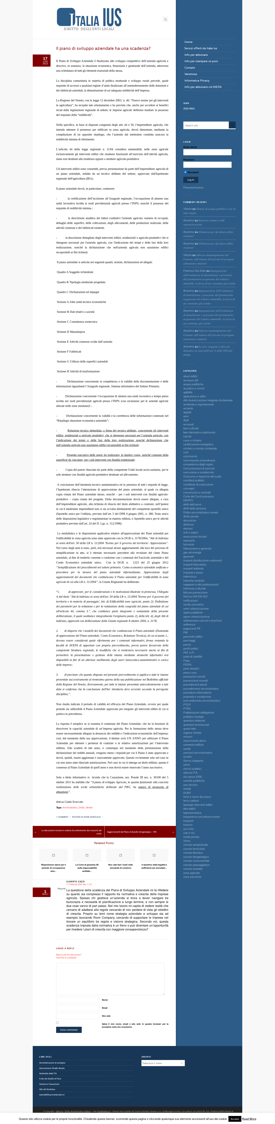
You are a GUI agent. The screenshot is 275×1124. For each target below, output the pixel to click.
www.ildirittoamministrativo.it (51, 1094)
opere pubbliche (193, 612)
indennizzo (189, 576)
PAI (185, 632)
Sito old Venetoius (47, 1089)
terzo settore (191, 800)
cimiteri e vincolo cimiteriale (200, 448)
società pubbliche (193, 780)
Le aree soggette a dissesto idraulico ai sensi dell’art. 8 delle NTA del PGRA (207, 351)
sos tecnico (190, 785)
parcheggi (189, 640)
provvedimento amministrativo (201, 700)
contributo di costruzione (198, 484)
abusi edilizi (190, 376)
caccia (187, 436)
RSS (165, 19)
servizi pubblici (192, 768)
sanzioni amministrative (197, 752)
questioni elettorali (194, 720)
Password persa (193, 187)
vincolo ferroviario (194, 849)
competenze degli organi (198, 464)
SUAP (187, 793)
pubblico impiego (193, 716)
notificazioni (190, 600)
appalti (187, 412)
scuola (187, 756)
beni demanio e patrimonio (199, 432)
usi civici (188, 829)
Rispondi (61, 888)
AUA (186, 420)
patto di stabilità (192, 656)
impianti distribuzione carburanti (202, 560)
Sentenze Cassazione (49, 1083)
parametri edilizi (192, 636)
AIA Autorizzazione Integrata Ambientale (208, 400)
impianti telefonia (193, 568)
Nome (105, 999)
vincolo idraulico (193, 852)
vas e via (188, 833)
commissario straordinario (199, 460)
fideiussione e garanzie (197, 548)
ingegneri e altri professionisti (201, 584)
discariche (189, 520)
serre (186, 764)
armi (186, 416)
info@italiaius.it (104, 1111)
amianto (188, 408)
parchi (187, 644)
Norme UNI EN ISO (195, 596)
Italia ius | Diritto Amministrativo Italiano (73, 1111)
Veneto (89, 807)
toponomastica (192, 813)
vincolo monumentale (196, 861)
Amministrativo (69, 807)
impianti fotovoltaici (194, 564)
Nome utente (190, 147)
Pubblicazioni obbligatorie (198, 712)
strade (187, 788)
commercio (190, 456)
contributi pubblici (193, 480)
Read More (249, 1119)
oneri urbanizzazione (196, 608)
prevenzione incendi (195, 680)
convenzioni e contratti (197, 492)
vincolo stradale (192, 869)
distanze (188, 524)
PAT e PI (188, 652)
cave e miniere (192, 440)
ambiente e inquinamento (198, 404)
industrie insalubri (193, 580)
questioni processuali (196, 724)
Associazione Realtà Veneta (52, 1068)
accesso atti (190, 380)
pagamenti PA (191, 628)
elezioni (187, 528)
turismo (187, 824)
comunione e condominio (198, 472)
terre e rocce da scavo (197, 796)
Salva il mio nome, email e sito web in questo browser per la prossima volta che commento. (135, 1025)
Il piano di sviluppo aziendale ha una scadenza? (103, 48)
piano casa (190, 672)
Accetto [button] (235, 1119)
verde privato (191, 837)
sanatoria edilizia (193, 744)
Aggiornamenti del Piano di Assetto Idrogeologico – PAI (131, 831)
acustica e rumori (193, 388)
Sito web (106, 1015)
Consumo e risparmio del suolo (202, 476)
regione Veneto (192, 732)
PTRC (187, 708)
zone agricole (92, 816)
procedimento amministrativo (201, 688)
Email (104, 1007)
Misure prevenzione (195, 592)
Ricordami (193, 172)
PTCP (187, 704)
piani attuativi (191, 668)
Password (188, 159)
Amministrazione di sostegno (52, 1062)
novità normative (193, 604)
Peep (186, 660)
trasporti (188, 821)
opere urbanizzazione (196, 616)
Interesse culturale (194, 588)
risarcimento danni (194, 740)
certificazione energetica (198, 444)
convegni (188, 488)
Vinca (186, 841)
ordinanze (189, 624)
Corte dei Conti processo (198, 496)
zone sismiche (192, 877)
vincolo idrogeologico (196, 857)
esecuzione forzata (195, 536)
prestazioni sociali (194, 676)
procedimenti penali (195, 684)
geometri (188, 556)
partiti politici (190, 648)
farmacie (188, 544)
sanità (187, 749)
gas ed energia (192, 552)
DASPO (188, 500)
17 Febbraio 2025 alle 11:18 (78, 884)
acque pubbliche (193, 384)
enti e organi (190, 532)
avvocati (188, 424)
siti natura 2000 (192, 777)
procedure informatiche (197, 692)
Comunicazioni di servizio (199, 468)
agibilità (187, 392)
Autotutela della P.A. (48, 1073)
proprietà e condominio (197, 696)
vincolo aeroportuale (195, 844)
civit (185, 452)
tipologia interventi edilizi (198, 805)
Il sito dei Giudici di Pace (50, 1078)
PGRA (187, 664)
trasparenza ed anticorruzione (201, 816)
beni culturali (190, 428)
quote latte (189, 728)
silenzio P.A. (190, 772)
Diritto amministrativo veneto (200, 512)
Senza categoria (193, 760)
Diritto (82, 807)
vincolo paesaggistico (196, 865)
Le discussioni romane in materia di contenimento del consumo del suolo (71, 832)
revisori (187, 736)
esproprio (189, 540)
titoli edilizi (189, 808)
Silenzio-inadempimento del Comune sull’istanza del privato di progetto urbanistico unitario (208, 259)
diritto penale (191, 516)
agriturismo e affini (194, 396)
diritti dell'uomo (192, 504)
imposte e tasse (193, 572)
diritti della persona (194, 508)
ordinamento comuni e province (202, 620)
